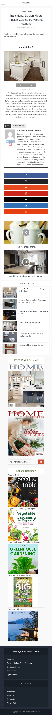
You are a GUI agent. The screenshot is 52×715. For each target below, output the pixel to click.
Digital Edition (12, 675)
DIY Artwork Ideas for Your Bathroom (31, 345)
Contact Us (11, 699)
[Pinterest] (10, 144)
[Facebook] (10, 141)
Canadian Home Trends (27, 28)
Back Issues (11, 671)
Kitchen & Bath (26, 12)
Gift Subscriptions (13, 667)
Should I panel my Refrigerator (29, 322)
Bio (8, 126)
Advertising (11, 691)
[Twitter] (7, 141)
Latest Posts (19, 126)
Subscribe (10, 659)
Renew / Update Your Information (19, 663)
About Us (10, 695)
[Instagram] (13, 141)
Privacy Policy (12, 703)
